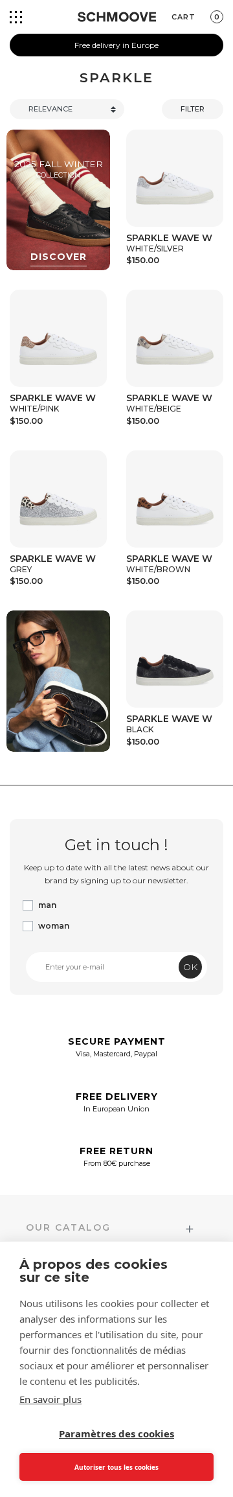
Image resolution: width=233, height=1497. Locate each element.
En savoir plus (50, 1399)
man (47, 905)
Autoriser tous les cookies (116, 1467)
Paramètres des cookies (116, 1433)
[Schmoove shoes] (117, 17)
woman (53, 926)
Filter (193, 108)
